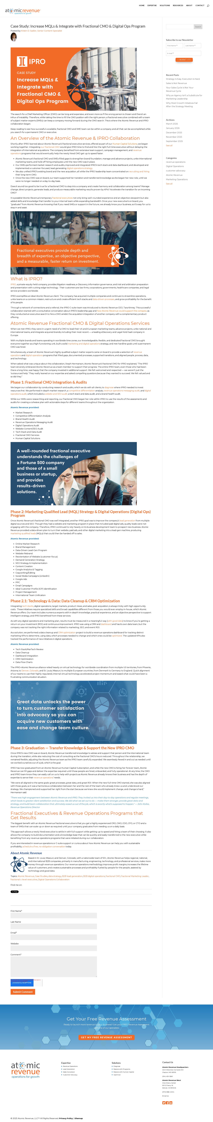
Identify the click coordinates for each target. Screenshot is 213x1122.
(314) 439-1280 (167, 1076)
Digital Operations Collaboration (53, 879)
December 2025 (174, 132)
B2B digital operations (94, 876)
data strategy (54, 876)
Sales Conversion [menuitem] (69, 1072)
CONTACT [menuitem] (199, 5)
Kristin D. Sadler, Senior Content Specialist (41, 31)
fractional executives (62, 198)
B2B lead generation (72, 876)
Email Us (165, 1096)
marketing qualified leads (23, 533)
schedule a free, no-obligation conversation (44, 846)
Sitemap (78, 1118)
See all (169, 145)
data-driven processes (103, 299)
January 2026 (172, 128)
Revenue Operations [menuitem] (70, 1066)
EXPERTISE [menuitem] (152, 5)
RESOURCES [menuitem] (178, 5)
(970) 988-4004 (168, 1092)
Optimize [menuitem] (117, 1075)
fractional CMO (113, 876)
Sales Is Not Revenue (176, 83)
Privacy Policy (66, 1118)
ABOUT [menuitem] (189, 5)
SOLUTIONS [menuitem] (165, 5)
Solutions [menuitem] (116, 1062)
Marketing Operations (177, 179)
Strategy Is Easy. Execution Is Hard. (183, 79)
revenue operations (43, 777)
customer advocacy (175, 170)
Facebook (24, 885)
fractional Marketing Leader (135, 876)
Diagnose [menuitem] (117, 1066)
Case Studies (41, 876)
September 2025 (174, 141)
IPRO (13, 284)
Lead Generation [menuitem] (69, 1069)
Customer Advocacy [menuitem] (70, 1075)
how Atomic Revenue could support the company (122, 311)
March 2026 (172, 124)
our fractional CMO (50, 147)
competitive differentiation (82, 391)
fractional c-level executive (24, 879)
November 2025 (174, 137)
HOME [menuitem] (141, 5)
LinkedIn (27, 885)
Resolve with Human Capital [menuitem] (124, 1072)
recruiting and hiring (139, 171)
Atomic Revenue (26, 876)
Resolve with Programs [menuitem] (122, 1069)
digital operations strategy (79, 168)
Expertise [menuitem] (66, 1062)
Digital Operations (175, 166)
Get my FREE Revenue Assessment (106, 1037)
